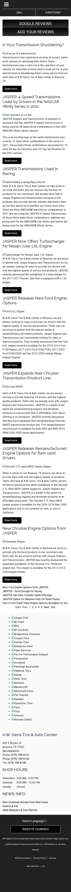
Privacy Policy (39, 858)
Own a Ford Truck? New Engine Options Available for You (35, 603)
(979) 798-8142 (20, 758)
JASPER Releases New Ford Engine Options (34, 300)
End (53, 607)
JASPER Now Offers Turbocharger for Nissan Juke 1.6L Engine (33, 243)
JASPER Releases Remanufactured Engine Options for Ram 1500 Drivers (34, 453)
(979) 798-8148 (17, 762)
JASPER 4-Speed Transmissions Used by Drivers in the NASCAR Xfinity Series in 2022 (31, 101)
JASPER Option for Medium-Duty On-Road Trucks (31, 599)
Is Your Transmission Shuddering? (33, 44)
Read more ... (12, 88)
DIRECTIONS (52, 12)
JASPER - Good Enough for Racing (22, 591)
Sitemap (52, 858)
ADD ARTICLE (32, 866)
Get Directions (10, 751)
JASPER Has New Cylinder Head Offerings (27, 595)
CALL (19, 12)
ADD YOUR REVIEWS (35, 32)
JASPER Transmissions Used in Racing (30, 171)
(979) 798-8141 (20, 754)
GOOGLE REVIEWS (35, 23)
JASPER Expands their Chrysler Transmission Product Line (30, 375)
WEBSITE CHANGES (35, 829)
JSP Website (49, 844)
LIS (43, 866)
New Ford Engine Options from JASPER (25, 587)
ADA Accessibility (22, 858)
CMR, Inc (38, 844)
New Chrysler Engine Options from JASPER (34, 530)
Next (46, 607)
